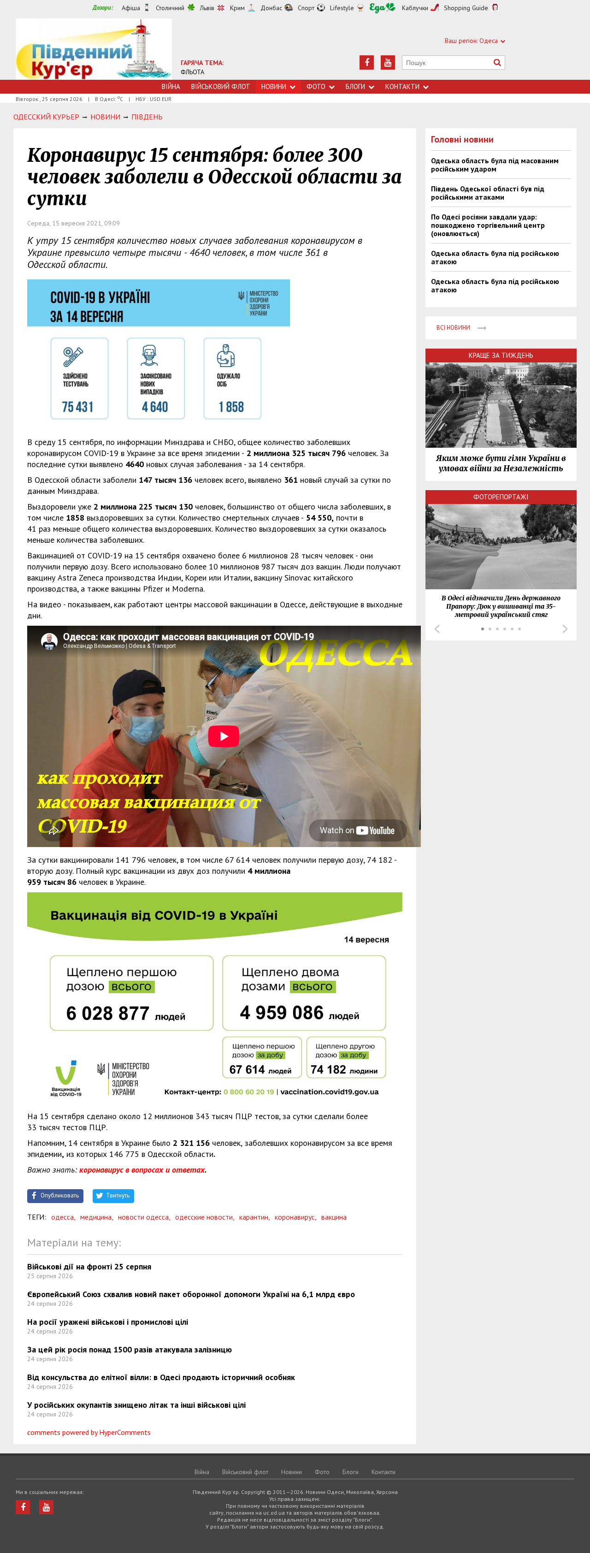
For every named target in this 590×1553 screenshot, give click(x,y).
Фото (316, 86)
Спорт (306, 8)
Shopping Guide (466, 8)
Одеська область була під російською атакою (495, 257)
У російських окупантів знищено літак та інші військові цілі (136, 1404)
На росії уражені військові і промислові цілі (107, 1321)
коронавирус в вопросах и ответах (142, 1169)
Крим (237, 8)
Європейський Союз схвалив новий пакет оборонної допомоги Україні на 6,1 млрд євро (191, 1294)
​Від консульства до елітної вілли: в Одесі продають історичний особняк (161, 1377)
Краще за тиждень (501, 355)
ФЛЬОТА (192, 72)
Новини (273, 86)
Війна (171, 86)
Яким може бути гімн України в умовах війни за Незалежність (501, 463)
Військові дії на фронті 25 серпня (89, 1266)
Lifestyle (342, 8)
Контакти (402, 86)
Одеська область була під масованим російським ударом (495, 164)
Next (565, 629)
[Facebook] (367, 62)
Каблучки (415, 8)
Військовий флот (220, 86)
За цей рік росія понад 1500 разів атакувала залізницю (129, 1349)
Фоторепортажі (501, 496)
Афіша (131, 8)
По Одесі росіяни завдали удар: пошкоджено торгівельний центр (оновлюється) (488, 225)
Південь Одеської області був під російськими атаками (487, 193)
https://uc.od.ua (94, 49)
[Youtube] (388, 62)
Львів (207, 8)
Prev (437, 629)
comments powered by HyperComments (89, 1432)
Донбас (271, 8)
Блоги (355, 86)
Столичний (170, 8)
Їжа (382, 8)
